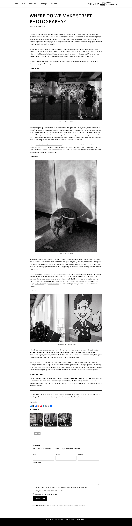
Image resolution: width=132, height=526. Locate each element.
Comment (37, 463)
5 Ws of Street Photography (56, 394)
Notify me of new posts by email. (46, 494)
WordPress (30, 524)
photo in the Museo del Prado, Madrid (59, 274)
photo (93, 277)
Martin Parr (42, 147)
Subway (64, 362)
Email (57, 455)
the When (42, 397)
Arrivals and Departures (85, 370)
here (79, 397)
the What (83, 394)
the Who (32, 397)
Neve (15, 524)
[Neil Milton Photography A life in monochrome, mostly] (103, 4)
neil (32, 26)
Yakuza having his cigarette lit (76, 281)
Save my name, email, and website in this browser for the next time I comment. (61, 487)
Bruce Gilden (39, 281)
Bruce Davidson (35, 362)
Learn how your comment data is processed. (71, 506)
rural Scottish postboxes (46, 150)
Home (16, 4)
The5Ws (37, 433)
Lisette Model (39, 284)
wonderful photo (53, 284)
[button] (25, 3)
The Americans (75, 150)
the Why (89, 394)
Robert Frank (59, 150)
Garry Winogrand (40, 367)
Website (80, 455)
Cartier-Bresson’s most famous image (49, 145)
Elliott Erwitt (34, 274)
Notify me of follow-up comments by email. (49, 491)
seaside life (69, 147)
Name (35, 455)
